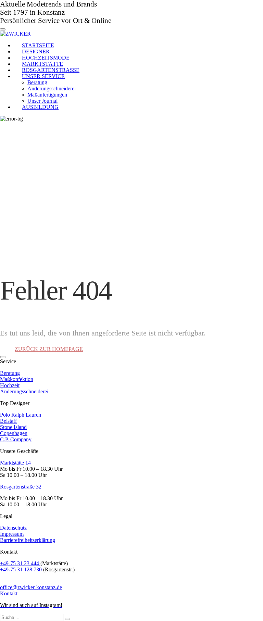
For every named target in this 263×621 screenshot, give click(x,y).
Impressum (12, 534)
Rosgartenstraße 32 (20, 487)
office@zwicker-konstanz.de (31, 587)
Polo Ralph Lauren (20, 415)
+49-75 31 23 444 (20, 563)
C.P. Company (16, 439)
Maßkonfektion (16, 379)
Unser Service (43, 76)
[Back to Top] (2, 357)
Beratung (10, 373)
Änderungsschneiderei (24, 391)
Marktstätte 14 (15, 463)
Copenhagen (13, 433)
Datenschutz (13, 528)
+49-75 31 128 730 (21, 569)
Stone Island (13, 427)
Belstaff (8, 421)
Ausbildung (40, 107)
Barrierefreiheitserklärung (27, 540)
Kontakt (8, 593)
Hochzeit (10, 385)
